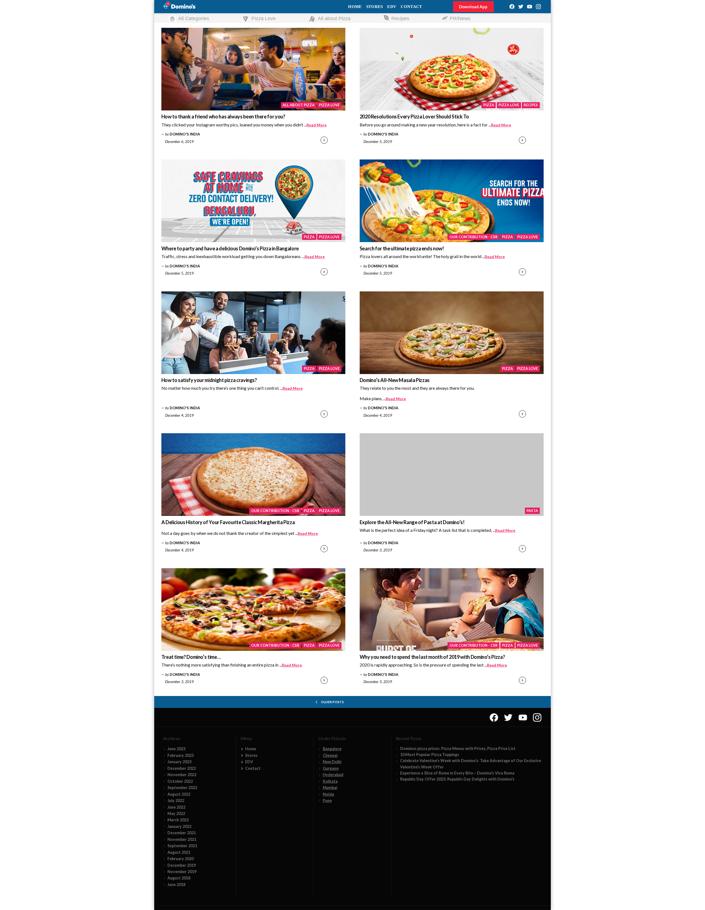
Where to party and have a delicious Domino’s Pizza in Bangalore (230, 248)
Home (355, 6)
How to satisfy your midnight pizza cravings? (209, 380)
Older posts (332, 702)
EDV (391, 6)
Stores (374, 6)
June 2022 (176, 807)
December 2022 (181, 768)
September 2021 (182, 845)
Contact (411, 6)
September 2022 (182, 787)
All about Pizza (298, 105)
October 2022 (180, 781)
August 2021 (178, 852)
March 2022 (178, 819)
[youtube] (529, 6)
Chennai (330, 755)
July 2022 (175, 800)
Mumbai (330, 787)
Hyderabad (333, 774)
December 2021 (181, 832)
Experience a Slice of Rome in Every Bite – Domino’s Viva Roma (457, 773)
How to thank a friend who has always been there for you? (223, 116)
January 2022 (179, 826)
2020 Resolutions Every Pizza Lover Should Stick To (414, 116)
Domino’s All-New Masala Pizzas (395, 380)
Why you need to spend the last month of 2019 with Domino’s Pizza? (432, 657)
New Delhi (332, 761)
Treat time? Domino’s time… (191, 657)
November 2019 (181, 871)
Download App (473, 6)
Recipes (531, 105)
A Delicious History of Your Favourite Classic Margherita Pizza (228, 522)
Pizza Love (329, 105)
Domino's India (185, 134)
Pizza (488, 105)
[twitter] (520, 6)
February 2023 (180, 755)
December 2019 (181, 865)
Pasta (532, 510)
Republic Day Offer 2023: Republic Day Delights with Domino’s (457, 779)
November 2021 (181, 839)
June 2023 (176, 748)
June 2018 (176, 884)
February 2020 (180, 858)
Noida (328, 794)
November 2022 (181, 774)
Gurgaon (331, 768)
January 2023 (179, 761)
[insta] (538, 6)
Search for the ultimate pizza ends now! (402, 248)
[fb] (512, 6)
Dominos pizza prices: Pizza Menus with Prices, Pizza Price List (458, 748)
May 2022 (176, 813)
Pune (327, 800)
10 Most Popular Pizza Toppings (429, 754)
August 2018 (178, 878)
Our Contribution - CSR (473, 237)
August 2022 (178, 794)
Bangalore (332, 748)
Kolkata (330, 781)
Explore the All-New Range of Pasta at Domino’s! (412, 522)
